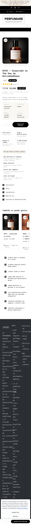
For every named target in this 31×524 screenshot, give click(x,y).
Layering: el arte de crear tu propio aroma (15, 434)
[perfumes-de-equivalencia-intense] (15, 51)
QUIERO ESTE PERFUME (20, 124)
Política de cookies (25, 346)
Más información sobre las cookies (25, 359)
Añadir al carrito (7, 246)
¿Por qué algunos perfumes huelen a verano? (15, 338)
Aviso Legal (24, 337)
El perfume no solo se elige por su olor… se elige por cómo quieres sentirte (15, 467)
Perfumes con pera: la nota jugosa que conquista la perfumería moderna (15, 365)
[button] (15, 185)
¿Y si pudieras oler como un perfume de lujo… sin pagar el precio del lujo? (15, 402)
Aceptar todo (15, 512)
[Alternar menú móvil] (28, 25)
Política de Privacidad (25, 328)
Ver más (15, 245)
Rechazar (15, 516)
